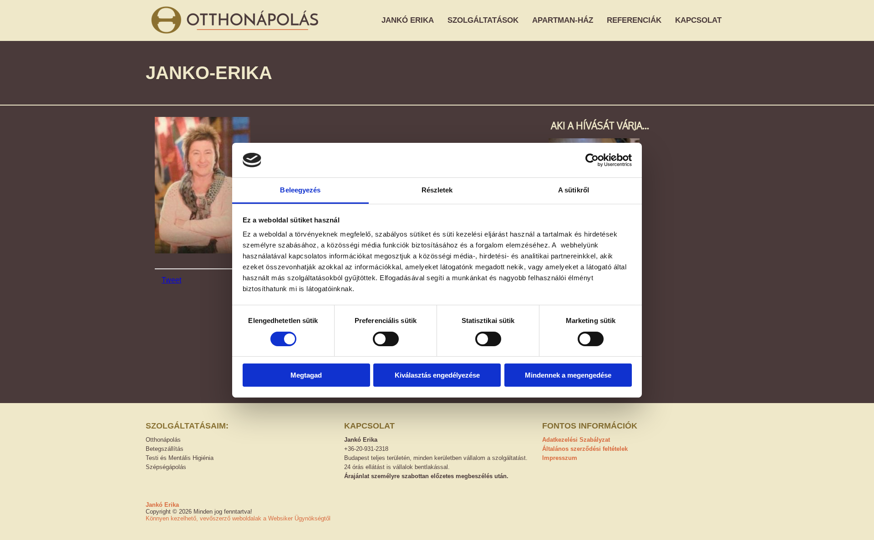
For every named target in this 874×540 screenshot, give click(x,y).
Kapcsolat (698, 20)
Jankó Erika (407, 20)
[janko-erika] (202, 251)
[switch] (386, 339)
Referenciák (634, 20)
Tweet (171, 280)
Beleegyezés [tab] (300, 190)
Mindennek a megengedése (568, 375)
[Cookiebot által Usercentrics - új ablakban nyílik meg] (592, 160)
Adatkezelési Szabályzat (576, 439)
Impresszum (559, 457)
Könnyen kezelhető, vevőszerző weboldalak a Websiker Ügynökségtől (238, 518)
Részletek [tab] (437, 190)
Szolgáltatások (482, 20)
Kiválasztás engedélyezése (437, 375)
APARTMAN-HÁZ (562, 20)
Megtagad (306, 375)
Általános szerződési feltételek (585, 448)
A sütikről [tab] (573, 190)
